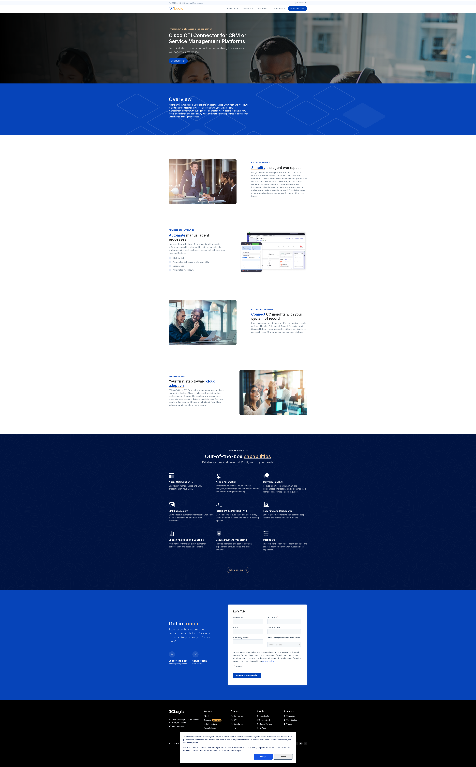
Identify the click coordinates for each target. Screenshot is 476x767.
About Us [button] (278, 8)
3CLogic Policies (175, 743)
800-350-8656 (198, 664)
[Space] (176, 712)
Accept (263, 756)
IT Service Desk (263, 720)
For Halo (234, 728)
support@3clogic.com (178, 664)
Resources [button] (262, 8)
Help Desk (261, 728)
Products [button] (231, 8)
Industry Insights (210, 724)
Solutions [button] (246, 8)
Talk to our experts (238, 570)
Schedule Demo (297, 8)
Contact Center (263, 716)
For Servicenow (237, 716)
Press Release (210, 728)
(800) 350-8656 (178, 3)
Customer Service (264, 724)
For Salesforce (237, 724)
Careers (212, 720)
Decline (283, 756)
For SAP (234, 720)
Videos (289, 724)
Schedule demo (178, 61)
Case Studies (291, 720)
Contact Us (301, 2)
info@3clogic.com (195, 3)
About (206, 716)
